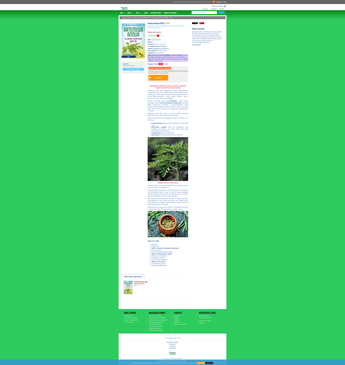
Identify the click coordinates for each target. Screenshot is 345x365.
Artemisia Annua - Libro (141, 281)
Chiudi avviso (209, 363)
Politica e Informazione (156, 330)
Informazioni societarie (172, 342)
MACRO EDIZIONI (161, 46)
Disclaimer (172, 346)
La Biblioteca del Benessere (161, 48)
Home (125, 18)
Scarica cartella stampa (133, 69)
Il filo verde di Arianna (130, 318)
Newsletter (214, 9)
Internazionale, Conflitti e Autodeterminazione (156, 323)
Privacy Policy (200, 363)
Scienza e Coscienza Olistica (157, 318)
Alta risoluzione (130, 65)
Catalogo (176, 320)
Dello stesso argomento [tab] (133, 276)
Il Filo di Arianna (129, 322)
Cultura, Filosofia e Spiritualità (158, 320)
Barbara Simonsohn (154, 32)
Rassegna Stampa (156, 13)
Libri (121, 13)
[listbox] (155, 35)
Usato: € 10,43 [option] (154, 35)
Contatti (221, 9)
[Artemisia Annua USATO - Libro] (133, 41)
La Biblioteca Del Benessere (141, 18)
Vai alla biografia (196, 44)
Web (124, 65)
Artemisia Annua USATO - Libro (162, 18)
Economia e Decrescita (155, 326)
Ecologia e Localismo (155, 328)
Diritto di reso (172, 344)
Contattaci (202, 323)
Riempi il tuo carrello (217, 6)
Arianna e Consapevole (131, 320)
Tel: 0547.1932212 (204, 316)
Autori (146, 13)
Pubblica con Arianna (170, 13)
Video (137, 13)
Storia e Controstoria (155, 316)
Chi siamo (205, 9)
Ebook (129, 13)
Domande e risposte (205, 321)
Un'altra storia (128, 316)
